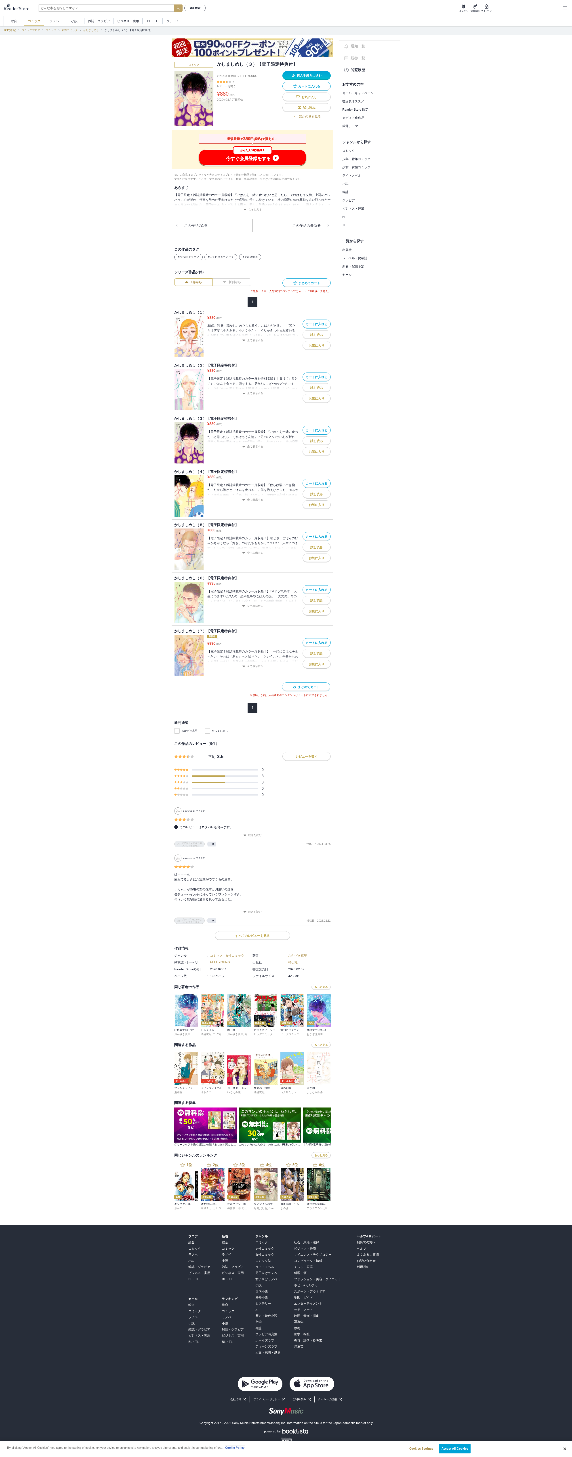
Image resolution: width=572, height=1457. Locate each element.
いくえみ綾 (234, 1092)
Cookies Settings (421, 1448)
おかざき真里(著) (227, 76)
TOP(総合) (10, 30)
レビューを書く (226, 86)
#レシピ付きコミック (221, 257)
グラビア (348, 200)
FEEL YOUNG (248, 76)
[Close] (565, 1449)
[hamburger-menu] (565, 8)
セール (347, 274)
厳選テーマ (350, 126)
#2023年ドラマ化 (188, 257)
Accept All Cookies (455, 1448)
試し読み (309, 107)
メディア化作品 (353, 118)
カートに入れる (309, 86)
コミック (51, 30)
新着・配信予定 (353, 266)
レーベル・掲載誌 (354, 258)
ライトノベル (351, 175)
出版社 (347, 250)
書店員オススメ (353, 101)
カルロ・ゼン (221, 1208)
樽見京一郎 (234, 1208)
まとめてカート (309, 283)
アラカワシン (315, 1208)
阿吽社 (249, 1034)
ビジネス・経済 (353, 208)
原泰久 (178, 1208)
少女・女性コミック (356, 167)
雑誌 (345, 192)
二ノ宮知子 (219, 1034)
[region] (286, 1449)
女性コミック (70, 30)
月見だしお (260, 1208)
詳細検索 (195, 8)
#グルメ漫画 (250, 257)
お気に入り (309, 97)
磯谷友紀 (206, 1034)
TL (344, 225)
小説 (345, 183)
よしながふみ (315, 1092)
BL (344, 217)
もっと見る (255, 209)
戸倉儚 (328, 1208)
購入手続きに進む (309, 75)
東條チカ (206, 1208)
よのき (284, 1208)
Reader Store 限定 (355, 109)
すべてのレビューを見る (252, 935)
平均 (211, 757)
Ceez (272, 1208)
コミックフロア (30, 30)
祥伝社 (293, 962)
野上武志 (247, 1208)
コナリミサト (288, 1092)
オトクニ (206, 1092)
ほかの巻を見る (310, 116)
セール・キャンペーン (358, 93)
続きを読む (255, 835)
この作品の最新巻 (306, 225)
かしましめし (91, 30)
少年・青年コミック (356, 159)
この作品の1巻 (196, 225)
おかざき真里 (189, 730)
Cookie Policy (234, 1447)
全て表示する (255, 340)
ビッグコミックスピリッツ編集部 (274, 1034)
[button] (330, 1399)
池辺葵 (178, 1092)
